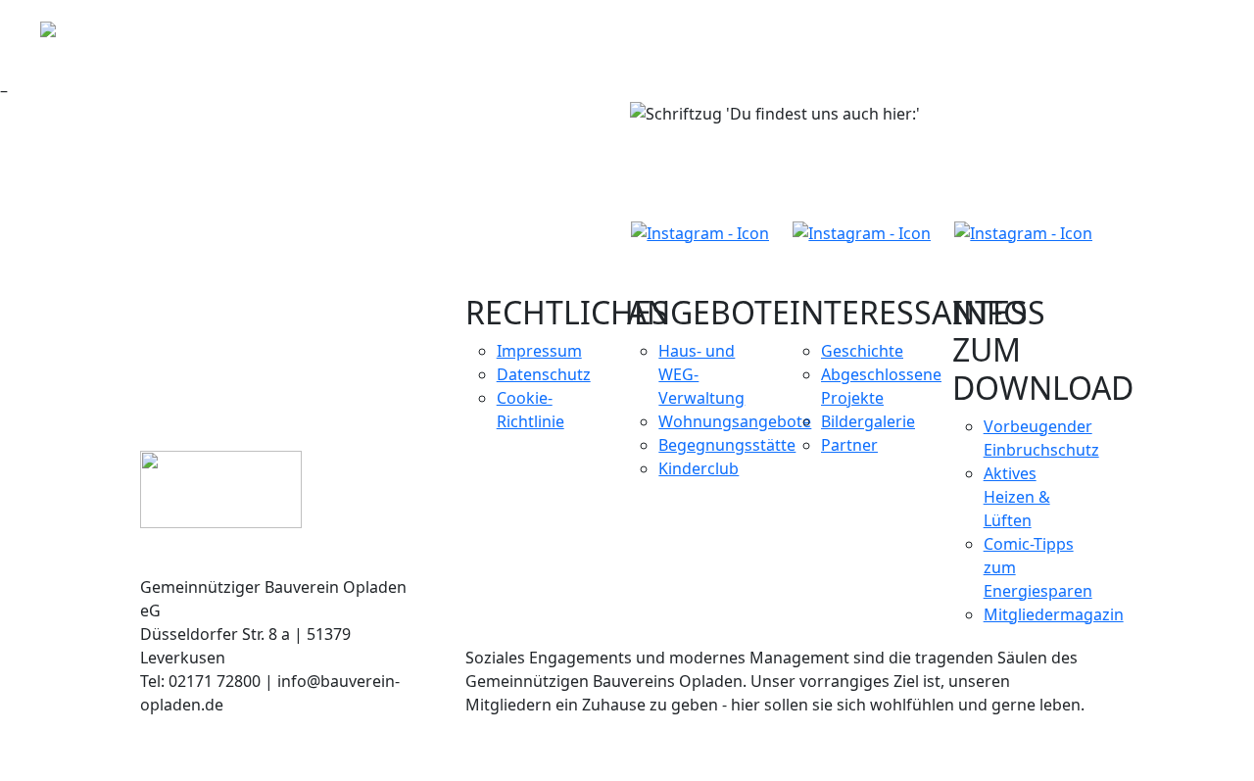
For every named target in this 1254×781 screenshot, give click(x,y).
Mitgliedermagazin (1054, 614)
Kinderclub (698, 468)
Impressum (539, 351)
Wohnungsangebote (734, 421)
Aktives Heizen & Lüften (1017, 497)
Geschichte (862, 351)
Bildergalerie (868, 421)
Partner (849, 445)
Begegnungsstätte (727, 445)
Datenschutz (544, 374)
